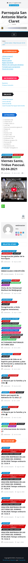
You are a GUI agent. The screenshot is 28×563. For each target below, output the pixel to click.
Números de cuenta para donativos (13, 65)
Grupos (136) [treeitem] (8, 135)
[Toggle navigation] (14, 34)
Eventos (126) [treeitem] (8, 133)
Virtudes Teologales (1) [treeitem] (11, 148)
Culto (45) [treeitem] (7, 125)
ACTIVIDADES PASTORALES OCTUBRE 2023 (12, 343)
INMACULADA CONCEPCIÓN (13, 271)
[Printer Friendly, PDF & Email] (23, 216)
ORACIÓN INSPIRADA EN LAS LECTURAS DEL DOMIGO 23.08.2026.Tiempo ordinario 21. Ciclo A (13, 485)
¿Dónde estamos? (7, 56)
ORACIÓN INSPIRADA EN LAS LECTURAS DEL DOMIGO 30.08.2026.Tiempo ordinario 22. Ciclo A (13, 460)
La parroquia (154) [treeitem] (9, 136)
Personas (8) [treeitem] (7, 142)
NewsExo (13, 560)
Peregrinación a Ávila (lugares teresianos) (10, 308)
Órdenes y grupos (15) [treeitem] (10, 140)
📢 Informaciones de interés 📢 (13, 430)
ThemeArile (22, 560)
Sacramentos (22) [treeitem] (9, 146)
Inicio (3, 41)
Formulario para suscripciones (11, 67)
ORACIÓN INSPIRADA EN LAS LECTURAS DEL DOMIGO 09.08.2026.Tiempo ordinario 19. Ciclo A (13, 535)
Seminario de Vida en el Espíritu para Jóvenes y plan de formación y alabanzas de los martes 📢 (13, 362)
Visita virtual (6, 58)
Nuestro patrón (7, 60)
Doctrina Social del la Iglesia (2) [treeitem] (13, 127)
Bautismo (5, 83)
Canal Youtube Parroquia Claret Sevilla (13, 106)
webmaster (7, 173)
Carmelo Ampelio (9, 274)
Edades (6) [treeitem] (7, 129)
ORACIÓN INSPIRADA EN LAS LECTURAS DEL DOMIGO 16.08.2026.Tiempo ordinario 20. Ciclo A (13, 510)
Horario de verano (7, 69)
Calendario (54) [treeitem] (8, 120)
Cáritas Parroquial (7, 99)
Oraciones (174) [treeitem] (8, 138)
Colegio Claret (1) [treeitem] (9, 123)
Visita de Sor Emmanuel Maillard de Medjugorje (11, 289)
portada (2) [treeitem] (7, 144)
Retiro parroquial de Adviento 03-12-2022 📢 (11, 396)
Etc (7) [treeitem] (6, 131)
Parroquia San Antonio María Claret (14, 17)
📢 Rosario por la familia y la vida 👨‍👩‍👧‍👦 (13, 381)
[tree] (14, 134)
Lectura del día (6, 101)
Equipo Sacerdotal (7, 63)
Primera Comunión (7, 85)
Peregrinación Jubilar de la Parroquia (12, 257)
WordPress (6, 560)
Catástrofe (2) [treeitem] (8, 122)
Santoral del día (6, 103)
